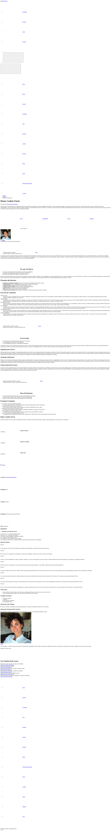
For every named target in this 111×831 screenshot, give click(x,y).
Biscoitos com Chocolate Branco (7, 674)
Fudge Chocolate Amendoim (6, 676)
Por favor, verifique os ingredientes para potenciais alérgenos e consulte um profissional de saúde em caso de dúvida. (25, 606)
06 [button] (1, 539)
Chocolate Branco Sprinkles (6, 672)
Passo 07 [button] (2, 578)
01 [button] (1, 533)
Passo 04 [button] (2, 561)
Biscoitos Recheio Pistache (6, 669)
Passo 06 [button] (2, 572)
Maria (4, 465)
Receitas (4, 196)
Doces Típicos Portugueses (12, 204)
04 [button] (1, 537)
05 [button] (1, 538)
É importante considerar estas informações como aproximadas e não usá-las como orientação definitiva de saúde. (24, 611)
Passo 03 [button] (2, 556)
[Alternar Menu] (13, 57)
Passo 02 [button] (2, 550)
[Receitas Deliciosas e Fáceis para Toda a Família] (4, 1)
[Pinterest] (30, 658)
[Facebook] (10, 658)
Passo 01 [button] (2, 544)
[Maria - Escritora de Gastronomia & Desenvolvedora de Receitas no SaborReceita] (6, 239)
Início (4, 195)
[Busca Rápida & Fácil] (12, 51)
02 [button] (1, 535)
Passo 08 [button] (2, 583)
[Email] (49, 658)
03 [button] (1, 536)
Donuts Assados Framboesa (6, 667)
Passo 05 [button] (2, 567)
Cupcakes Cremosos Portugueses (7, 665)
